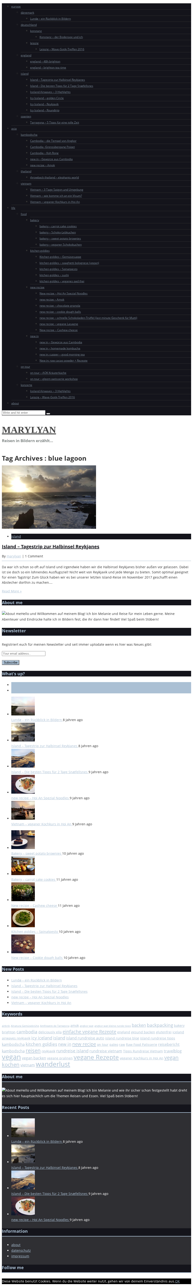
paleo (113, 1044)
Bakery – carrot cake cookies (33, 879)
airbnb (6, 1025)
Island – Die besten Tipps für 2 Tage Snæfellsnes (61, 86)
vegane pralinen (60, 1058)
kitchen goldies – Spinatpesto (58, 269)
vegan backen (34, 1058)
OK (177, 1281)
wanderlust (53, 1063)
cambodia (26, 1032)
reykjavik (48, 1051)
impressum (20, 1256)
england (26, 55)
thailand (26, 171)
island (24, 74)
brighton (9, 1032)
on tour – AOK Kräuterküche (48, 373)
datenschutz (21, 1250)
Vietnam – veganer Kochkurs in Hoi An (55, 202)
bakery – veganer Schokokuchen (61, 245)
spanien (26, 116)
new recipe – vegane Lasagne (59, 324)
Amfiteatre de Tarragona (54, 1025)
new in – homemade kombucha (60, 348)
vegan (11, 1057)
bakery (34, 220)
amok (74, 1025)
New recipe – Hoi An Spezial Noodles (64, 293)
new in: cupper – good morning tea (62, 354)
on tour (25, 367)
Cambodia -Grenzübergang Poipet (52, 147)
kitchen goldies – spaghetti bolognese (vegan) (69, 263)
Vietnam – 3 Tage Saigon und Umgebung (56, 190)
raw (122, 1044)
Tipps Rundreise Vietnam (143, 1051)
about (15, 403)
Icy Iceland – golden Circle (47, 98)
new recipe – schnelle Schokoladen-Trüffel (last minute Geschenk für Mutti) (88, 318)
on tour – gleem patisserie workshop (54, 379)
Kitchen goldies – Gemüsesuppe (60, 257)
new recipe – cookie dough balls (60, 312)
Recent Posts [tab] (21, 685)
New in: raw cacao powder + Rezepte (64, 361)
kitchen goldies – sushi (54, 275)
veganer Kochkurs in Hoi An (141, 1058)
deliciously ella (50, 1032)
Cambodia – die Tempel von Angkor (53, 141)
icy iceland (41, 1038)
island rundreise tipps (157, 1038)
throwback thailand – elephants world (54, 177)
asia (14, 129)
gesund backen (143, 1032)
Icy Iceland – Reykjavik (44, 104)
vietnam (26, 183)
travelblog (173, 1051)
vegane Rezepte (96, 1057)
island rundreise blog (122, 1038)
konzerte (26, 385)
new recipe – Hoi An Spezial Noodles (40, 798)
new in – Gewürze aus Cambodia (51, 159)
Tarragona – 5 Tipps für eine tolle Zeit (54, 122)
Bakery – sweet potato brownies (36, 853)
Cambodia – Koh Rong (44, 153)
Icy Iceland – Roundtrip (44, 110)
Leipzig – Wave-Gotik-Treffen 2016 (62, 49)
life (13, 208)
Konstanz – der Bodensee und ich (61, 37)
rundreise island (72, 1051)
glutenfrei (164, 1032)
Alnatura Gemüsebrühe (25, 1025)
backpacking (160, 1025)
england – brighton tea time (48, 68)
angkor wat (86, 1025)
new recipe (37, 287)
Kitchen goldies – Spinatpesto (35, 931)
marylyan (14, 556)
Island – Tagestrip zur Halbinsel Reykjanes (57, 80)
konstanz (36, 31)
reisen (33, 1050)
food (24, 214)
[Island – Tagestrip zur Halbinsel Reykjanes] (49, 527)
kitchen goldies (40, 251)
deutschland (29, 25)
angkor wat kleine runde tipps (112, 1025)
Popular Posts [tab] (22, 690)
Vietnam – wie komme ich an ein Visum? (56, 196)
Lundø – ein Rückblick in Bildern (50, 19)
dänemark (27, 13)
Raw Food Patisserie (141, 1044)
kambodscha (29, 135)
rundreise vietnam (105, 1051)
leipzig (34, 43)
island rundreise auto (85, 1038)
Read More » (12, 591)
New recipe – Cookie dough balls (37, 957)
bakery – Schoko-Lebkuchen (58, 232)
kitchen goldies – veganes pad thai (62, 281)
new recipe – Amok (42, 165)
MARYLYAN (29, 430)
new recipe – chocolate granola (60, 306)
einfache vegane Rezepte (89, 1031)
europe (16, 6)
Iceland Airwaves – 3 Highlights (50, 92)
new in (34, 336)
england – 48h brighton (45, 61)
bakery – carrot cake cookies (58, 226)
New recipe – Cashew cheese (59, 330)
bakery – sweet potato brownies (60, 238)
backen (139, 1025)
